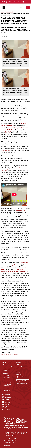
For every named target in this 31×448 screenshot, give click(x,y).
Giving (18, 364)
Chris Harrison (14, 355)
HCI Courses (6, 377)
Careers (18, 362)
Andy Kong (19, 211)
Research (19, 374)
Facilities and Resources (6, 369)
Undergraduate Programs (7, 385)
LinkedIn (7, 394)
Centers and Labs (8, 366)
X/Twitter (7, 407)
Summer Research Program (22, 377)
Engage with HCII (21, 381)
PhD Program (6, 379)
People (18, 372)
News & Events (9, 11)
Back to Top (23, 445)
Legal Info (7, 445)
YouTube (7, 402)
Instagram (8, 397)
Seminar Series (21, 369)
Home (2, 11)
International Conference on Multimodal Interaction (13, 270)
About (4, 365)
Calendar (7, 409)
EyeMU (7, 132)
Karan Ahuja (5, 150)
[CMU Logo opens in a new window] (15, 2)
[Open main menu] (4, 7)
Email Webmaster (21, 383)
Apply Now (6, 375)
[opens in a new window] (9, 418)
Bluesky (7, 399)
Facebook (8, 404)
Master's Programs (8, 382)
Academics (5, 373)
